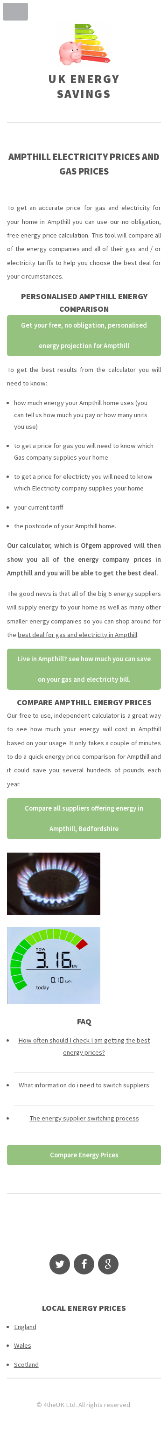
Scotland (26, 1364)
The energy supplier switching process (84, 1118)
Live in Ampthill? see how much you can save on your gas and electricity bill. (84, 669)
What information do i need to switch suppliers (84, 1085)
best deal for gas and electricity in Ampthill (77, 634)
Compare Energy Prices (84, 1155)
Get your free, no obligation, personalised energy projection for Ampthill (84, 335)
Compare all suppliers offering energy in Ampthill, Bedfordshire (84, 818)
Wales (22, 1345)
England (25, 1327)
